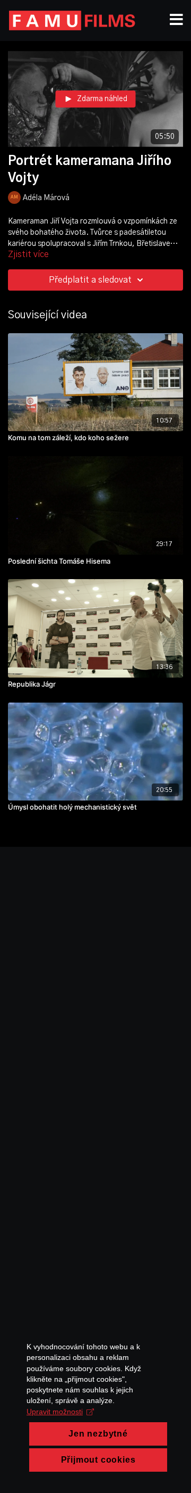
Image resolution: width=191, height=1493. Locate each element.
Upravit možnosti (55, 1411)
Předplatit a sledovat (90, 280)
